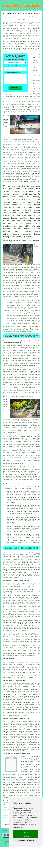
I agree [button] (26, 832)
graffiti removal (26, 784)
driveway (24, 23)
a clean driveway (15, 486)
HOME (20, 10)
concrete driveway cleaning (28, 776)
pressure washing (26, 787)
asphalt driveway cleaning (19, 786)
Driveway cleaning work (11, 553)
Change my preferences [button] (26, 840)
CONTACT (32, 10)
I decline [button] (26, 836)
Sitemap (4, 830)
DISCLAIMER (38, 10)
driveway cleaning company (12, 349)
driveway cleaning (26, 104)
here (39, 749)
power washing (11, 163)
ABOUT (28, 10)
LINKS (24, 10)
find (8, 721)
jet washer (15, 189)
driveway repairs (16, 684)
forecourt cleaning (33, 782)
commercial (21, 460)
